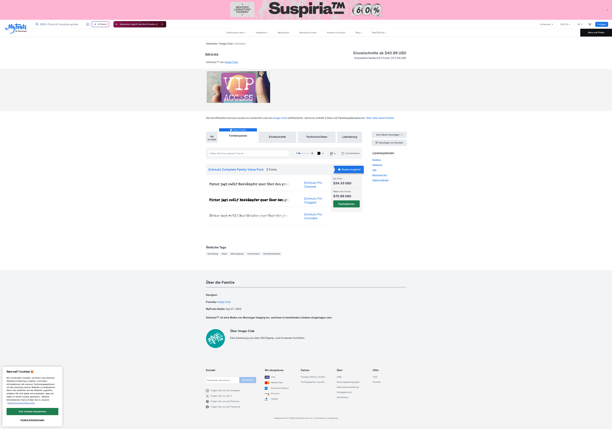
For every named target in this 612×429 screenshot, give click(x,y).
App (374, 170)
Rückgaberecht (344, 392)
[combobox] (71, 24)
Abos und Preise (596, 32)
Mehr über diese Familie (380, 118)
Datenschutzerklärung (348, 387)
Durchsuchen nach (235, 32)
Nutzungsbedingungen (348, 382)
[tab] (212, 137)
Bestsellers (283, 32)
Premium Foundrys (336, 32)
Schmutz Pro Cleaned (313, 184)
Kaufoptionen (346, 204)
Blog (358, 32)
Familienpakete (238, 136)
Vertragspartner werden (313, 382)
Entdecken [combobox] (545, 24)
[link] (36, 24)
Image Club (226, 43)
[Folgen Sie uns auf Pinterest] (208, 401)
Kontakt (377, 382)
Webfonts (377, 164)
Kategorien (261, 32)
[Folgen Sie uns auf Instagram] (208, 390)
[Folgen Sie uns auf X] (208, 396)
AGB (339, 377)
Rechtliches (343, 397)
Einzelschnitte (277, 137)
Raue (224, 254)
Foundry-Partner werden (313, 377)
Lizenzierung (349, 137)
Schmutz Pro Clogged (313, 200)
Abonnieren (248, 379)
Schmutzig (213, 254)
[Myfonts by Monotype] (16, 28)
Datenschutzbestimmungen (21, 403)
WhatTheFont (378, 32)
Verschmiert (253, 254)
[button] (608, 10)
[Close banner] (162, 24)
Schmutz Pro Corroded (313, 216)
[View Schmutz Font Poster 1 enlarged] (238, 87)
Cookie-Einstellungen (32, 420)
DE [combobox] (578, 24)
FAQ (375, 377)
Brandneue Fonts (308, 32)
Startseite (211, 43)
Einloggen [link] (601, 24)
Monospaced (237, 254)
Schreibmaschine (271, 254)
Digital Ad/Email (380, 180)
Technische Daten (316, 137)
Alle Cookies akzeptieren (32, 411)
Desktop (376, 159)
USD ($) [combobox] (564, 24)
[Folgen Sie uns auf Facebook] (208, 407)
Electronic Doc (379, 175)
